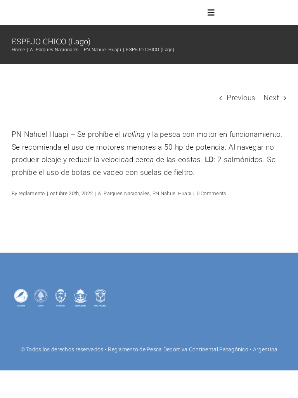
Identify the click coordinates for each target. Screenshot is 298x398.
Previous (241, 97)
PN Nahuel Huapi (171, 193)
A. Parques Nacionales (124, 193)
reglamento (32, 193)
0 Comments (212, 193)
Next (271, 97)
